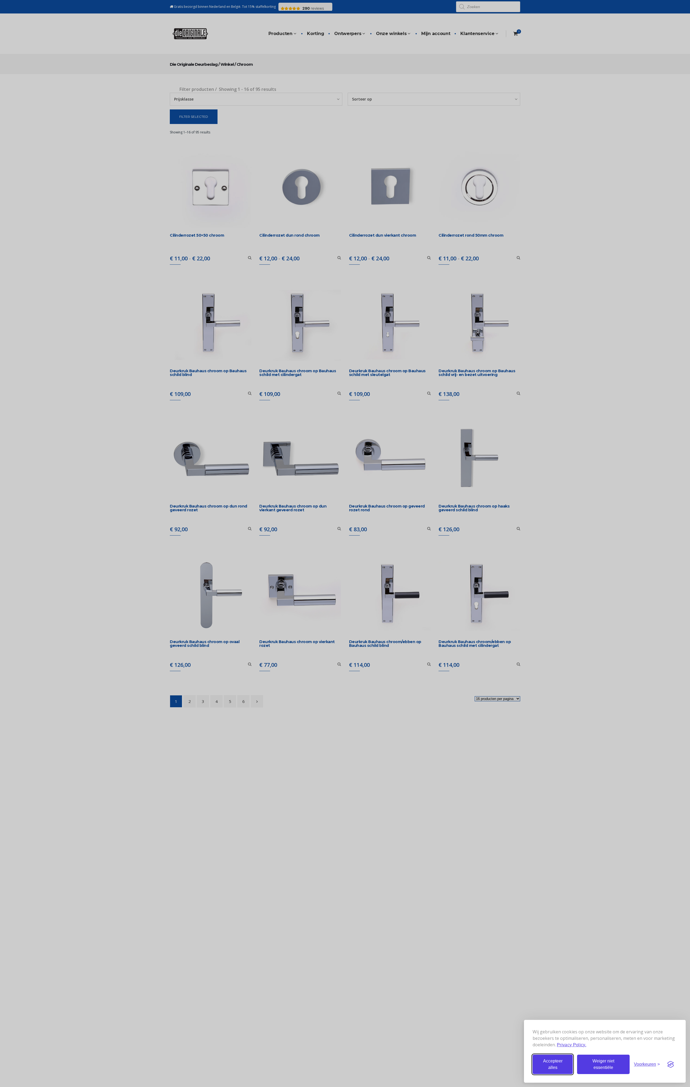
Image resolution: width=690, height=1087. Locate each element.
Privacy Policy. (571, 1045)
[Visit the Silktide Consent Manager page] (670, 1064)
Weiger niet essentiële (603, 1064)
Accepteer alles (553, 1064)
